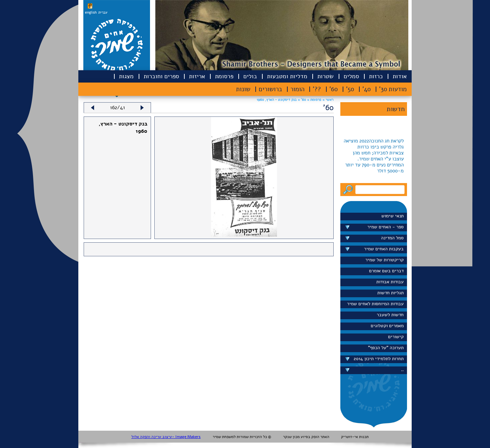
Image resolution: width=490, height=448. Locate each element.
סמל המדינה (392, 238)
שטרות (325, 76)
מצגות (126, 76)
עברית (102, 12)
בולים (250, 76)
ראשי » (327, 99)
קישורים (396, 337)
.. (402, 369)
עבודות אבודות (390, 282)
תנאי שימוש (392, 216)
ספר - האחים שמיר (385, 227)
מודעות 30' (393, 89)
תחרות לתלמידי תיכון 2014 (379, 358)
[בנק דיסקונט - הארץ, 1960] (244, 235)
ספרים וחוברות (161, 76)
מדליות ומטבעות (287, 76)
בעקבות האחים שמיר (384, 249)
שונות (243, 89)
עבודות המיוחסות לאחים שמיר (375, 304)
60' (333, 89)
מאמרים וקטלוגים (387, 326)
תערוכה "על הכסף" (386, 347)
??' (317, 89)
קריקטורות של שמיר (384, 260)
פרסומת (224, 76)
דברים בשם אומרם (386, 271)
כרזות (376, 76)
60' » (301, 99)
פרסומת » (313, 99)
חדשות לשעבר (390, 315)
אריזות (197, 76)
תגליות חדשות (390, 293)
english (91, 12)
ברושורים (270, 89)
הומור (297, 89)
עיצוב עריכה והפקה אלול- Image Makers (166, 436)
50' (350, 89)
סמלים (351, 76)
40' (366, 89)
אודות (400, 76)
